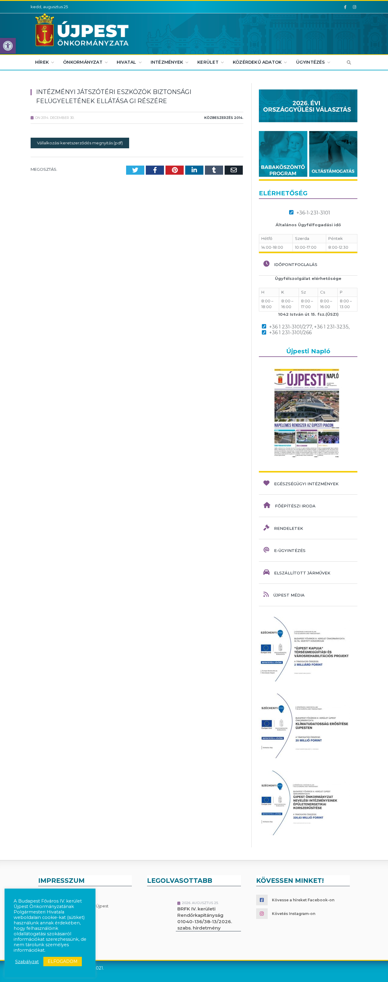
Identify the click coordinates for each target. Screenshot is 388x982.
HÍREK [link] (42, 62)
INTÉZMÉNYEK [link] (167, 62)
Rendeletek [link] (288, 528)
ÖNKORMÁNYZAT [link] (82, 62)
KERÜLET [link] (207, 62)
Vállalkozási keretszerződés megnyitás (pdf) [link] (80, 142)
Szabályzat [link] (27, 961)
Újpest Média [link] (289, 595)
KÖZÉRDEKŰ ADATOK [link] (257, 62)
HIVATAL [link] (126, 62)
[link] (8, 46)
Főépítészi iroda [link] (295, 505)
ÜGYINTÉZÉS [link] (310, 62)
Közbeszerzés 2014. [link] (223, 118)
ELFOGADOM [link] (63, 961)
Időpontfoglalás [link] (295, 264)
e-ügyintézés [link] (290, 550)
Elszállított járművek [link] (302, 572)
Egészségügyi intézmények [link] (306, 483)
